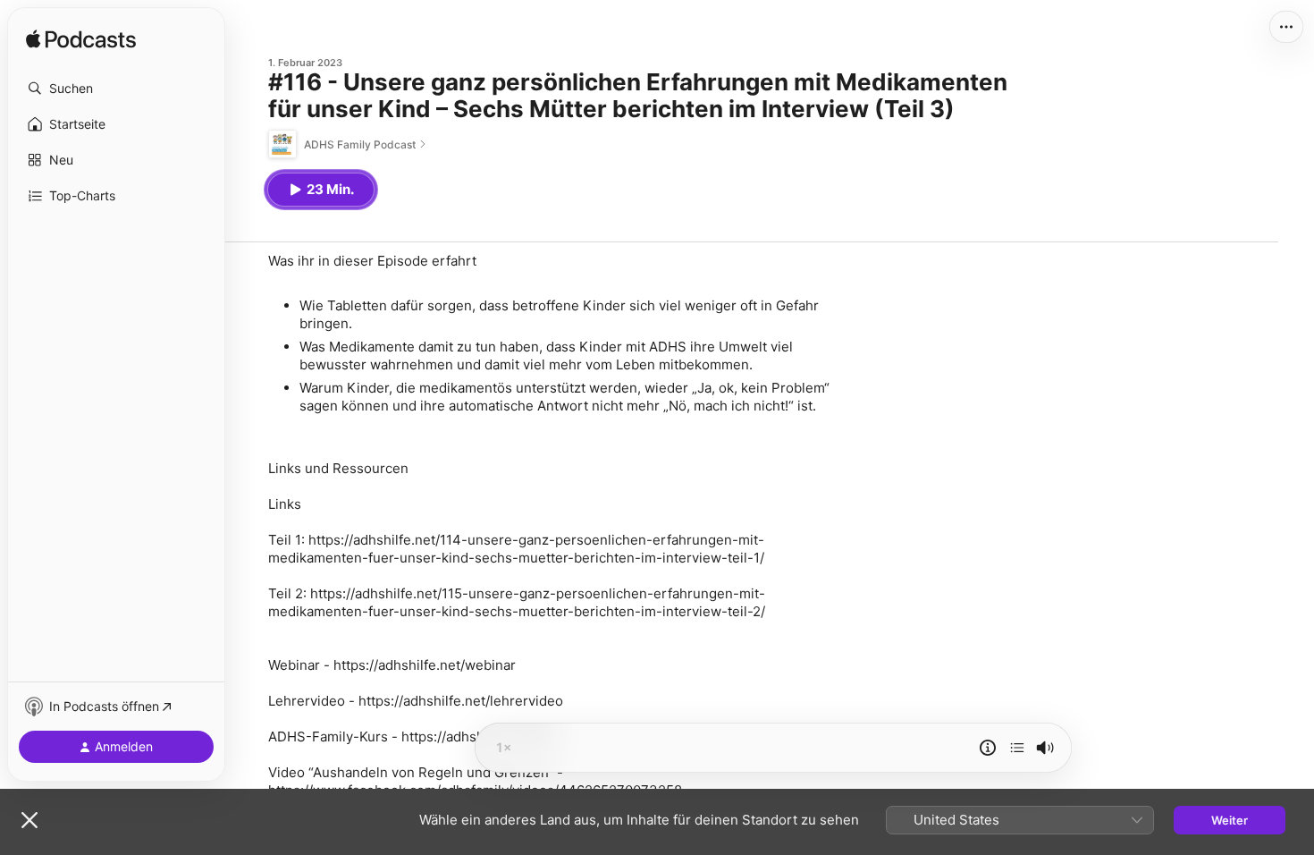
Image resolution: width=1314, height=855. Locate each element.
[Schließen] (29, 820)
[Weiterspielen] (1017, 747)
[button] (116, 88)
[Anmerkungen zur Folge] (987, 747)
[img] (81, 40)
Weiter (1229, 820)
